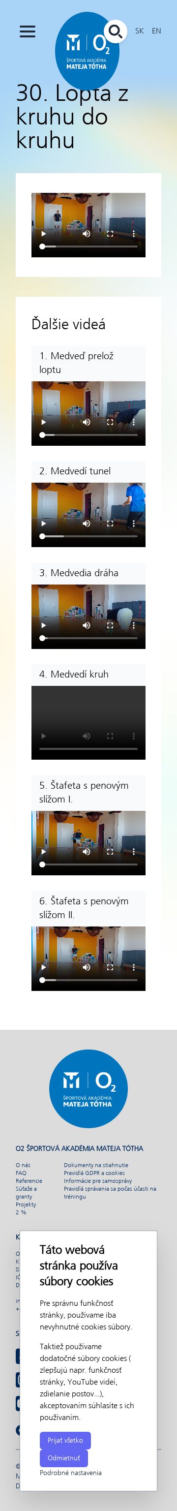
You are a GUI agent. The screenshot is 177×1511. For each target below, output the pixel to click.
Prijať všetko (65, 1440)
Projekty (26, 1205)
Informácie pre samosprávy (98, 1181)
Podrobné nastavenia (71, 1473)
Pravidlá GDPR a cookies (94, 1173)
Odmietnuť (64, 1458)
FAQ (21, 1173)
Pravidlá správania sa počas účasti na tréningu (110, 1193)
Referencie (29, 1181)
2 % (21, 1213)
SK (139, 31)
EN (156, 31)
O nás (23, 1166)
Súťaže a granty (26, 1193)
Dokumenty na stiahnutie (96, 1166)
